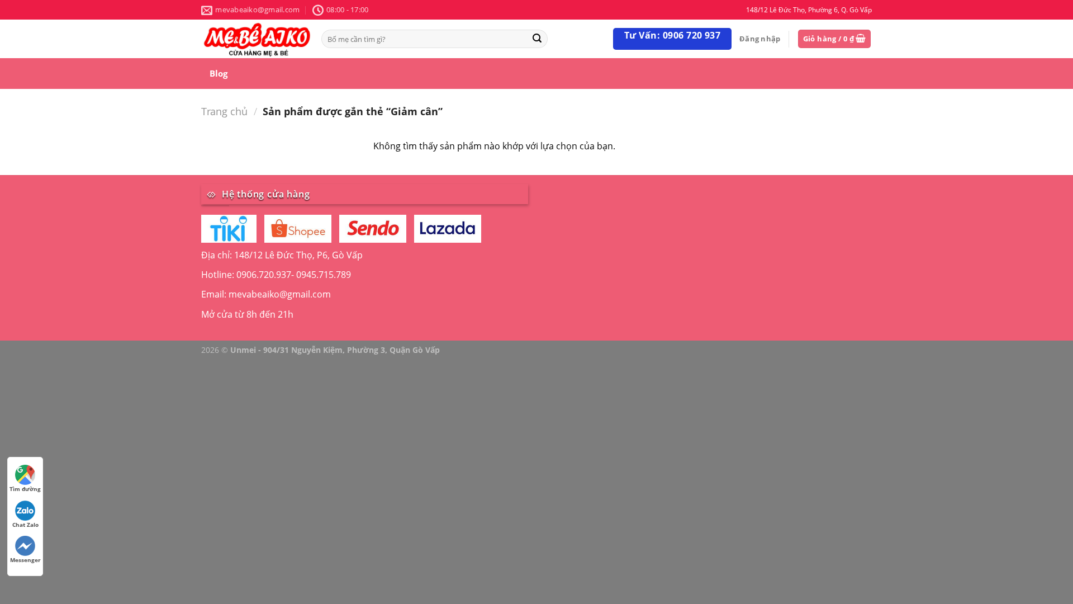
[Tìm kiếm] (537, 39)
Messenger (25, 560)
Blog (218, 73)
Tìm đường (25, 489)
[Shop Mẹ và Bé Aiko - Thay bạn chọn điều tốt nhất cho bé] (257, 39)
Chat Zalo (25, 524)
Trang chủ (224, 111)
